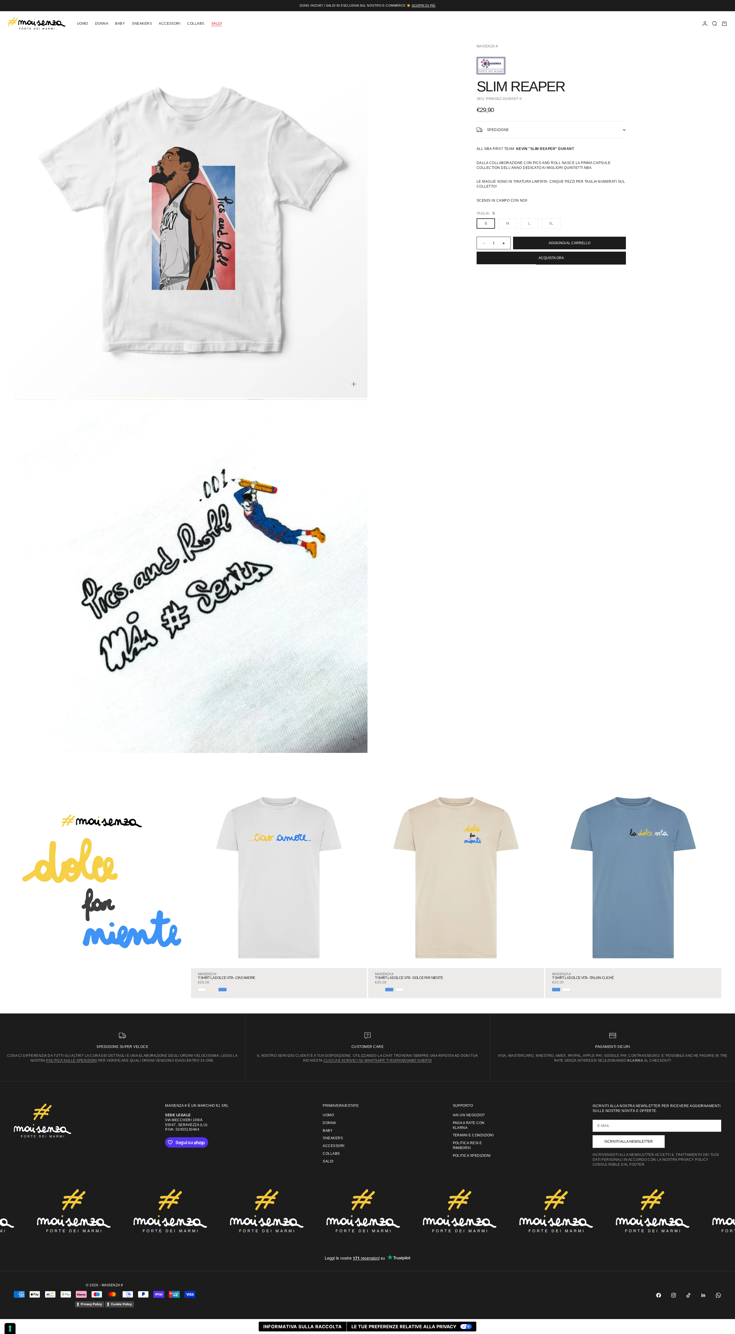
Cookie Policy (121, 1304)
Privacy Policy (91, 1304)
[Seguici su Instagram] (673, 1295)
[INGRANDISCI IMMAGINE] (353, 384)
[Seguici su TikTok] (688, 1295)
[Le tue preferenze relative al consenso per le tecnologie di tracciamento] (10, 1328)
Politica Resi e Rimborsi (467, 1145)
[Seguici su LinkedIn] (703, 1295)
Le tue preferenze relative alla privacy (404, 1326)
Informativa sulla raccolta (302, 1326)
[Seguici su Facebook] (659, 1295)
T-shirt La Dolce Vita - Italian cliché (583, 978)
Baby (120, 24)
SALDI (216, 24)
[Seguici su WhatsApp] (718, 1295)
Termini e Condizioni (473, 1135)
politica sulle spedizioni (71, 1061)
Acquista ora (551, 258)
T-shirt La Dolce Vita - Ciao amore (226, 978)
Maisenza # (487, 46)
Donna (101, 24)
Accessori (169, 24)
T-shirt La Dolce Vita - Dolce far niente (409, 978)
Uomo (82, 24)
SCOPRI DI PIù (424, 5)
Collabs (195, 24)
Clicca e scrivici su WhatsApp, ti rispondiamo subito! (378, 1061)
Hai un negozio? (469, 1115)
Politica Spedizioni (472, 1156)
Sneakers (142, 24)
